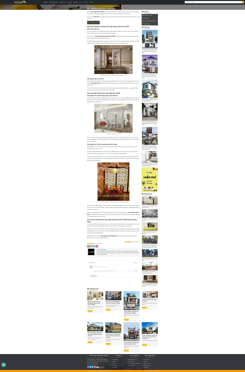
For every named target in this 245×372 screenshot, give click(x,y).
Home (88, 6)
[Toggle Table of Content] (97, 22)
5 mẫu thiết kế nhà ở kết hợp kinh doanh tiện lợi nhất (131, 343)
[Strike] (100, 271)
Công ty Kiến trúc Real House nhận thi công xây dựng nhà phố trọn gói (149, 246)
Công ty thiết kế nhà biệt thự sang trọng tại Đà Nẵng (131, 312)
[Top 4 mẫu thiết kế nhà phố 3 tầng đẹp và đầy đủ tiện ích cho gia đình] (150, 328)
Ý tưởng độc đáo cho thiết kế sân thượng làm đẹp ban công (148, 272)
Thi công (70, 2)
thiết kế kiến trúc (91, 85)
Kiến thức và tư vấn (147, 363)
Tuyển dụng (114, 365)
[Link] (109, 271)
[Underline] (98, 271)
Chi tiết (90, 311)
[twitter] (90, 367)
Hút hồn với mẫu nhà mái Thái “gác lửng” (149, 259)
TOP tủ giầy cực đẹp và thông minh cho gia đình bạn (149, 206)
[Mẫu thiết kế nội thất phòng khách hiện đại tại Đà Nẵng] (113, 295)
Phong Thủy (146, 367)
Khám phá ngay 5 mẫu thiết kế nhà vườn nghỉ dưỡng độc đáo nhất (95, 334)
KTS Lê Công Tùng (101, 249)
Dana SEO (156, 370)
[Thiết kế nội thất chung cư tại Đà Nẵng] (150, 294)
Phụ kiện (75, 2)
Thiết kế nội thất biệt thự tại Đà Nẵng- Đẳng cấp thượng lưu (149, 165)
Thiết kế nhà (63, 2)
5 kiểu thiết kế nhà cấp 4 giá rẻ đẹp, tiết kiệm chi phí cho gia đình (113, 335)
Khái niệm (146, 361)
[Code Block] (107, 271)
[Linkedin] (93, 367)
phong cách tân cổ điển (107, 153)
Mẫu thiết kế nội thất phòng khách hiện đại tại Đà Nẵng (113, 302)
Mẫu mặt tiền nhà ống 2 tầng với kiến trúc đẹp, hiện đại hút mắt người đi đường (149, 51)
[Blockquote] (106, 271)
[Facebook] (88, 367)
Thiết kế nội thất (53, 2)
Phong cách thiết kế (95, 6)
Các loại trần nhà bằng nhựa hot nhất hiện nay (149, 219)
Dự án (80, 2)
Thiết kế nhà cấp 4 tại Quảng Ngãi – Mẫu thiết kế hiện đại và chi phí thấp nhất (149, 123)
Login (136, 262)
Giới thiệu (45, 2)
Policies (145, 370)
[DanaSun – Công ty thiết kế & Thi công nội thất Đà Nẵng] (20, 1)
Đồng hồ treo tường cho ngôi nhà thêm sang (148, 232)
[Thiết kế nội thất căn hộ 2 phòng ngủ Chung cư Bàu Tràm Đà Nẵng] (95, 295)
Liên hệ (91, 2)
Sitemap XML (114, 367)
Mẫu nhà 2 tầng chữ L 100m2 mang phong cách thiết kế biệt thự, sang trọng (149, 76)
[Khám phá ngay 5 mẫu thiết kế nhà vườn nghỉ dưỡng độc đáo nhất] (95, 326)
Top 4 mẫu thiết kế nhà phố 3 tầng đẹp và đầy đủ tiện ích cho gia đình (149, 337)
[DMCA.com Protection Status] (100, 367)
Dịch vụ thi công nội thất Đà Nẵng (149, 21)
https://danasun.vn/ (95, 237)
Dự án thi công (146, 359)
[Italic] (97, 271)
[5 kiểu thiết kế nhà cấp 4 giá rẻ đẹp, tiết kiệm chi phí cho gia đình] (113, 327)
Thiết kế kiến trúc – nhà (147, 15)
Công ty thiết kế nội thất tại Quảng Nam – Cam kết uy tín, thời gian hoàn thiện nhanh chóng (149, 148)
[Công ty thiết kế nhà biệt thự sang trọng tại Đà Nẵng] (132, 300)
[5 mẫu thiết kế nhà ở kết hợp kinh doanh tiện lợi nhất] (132, 331)
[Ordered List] (102, 271)
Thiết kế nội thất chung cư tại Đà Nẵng (149, 300)
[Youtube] (95, 367)
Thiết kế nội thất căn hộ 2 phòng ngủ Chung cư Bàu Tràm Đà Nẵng (94, 303)
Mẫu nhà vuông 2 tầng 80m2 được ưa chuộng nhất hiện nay (149, 100)
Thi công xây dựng (146, 23)
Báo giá (86, 2)
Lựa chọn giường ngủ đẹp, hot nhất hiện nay (149, 285)
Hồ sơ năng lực (115, 359)
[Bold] (95, 271)
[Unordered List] (104, 271)
